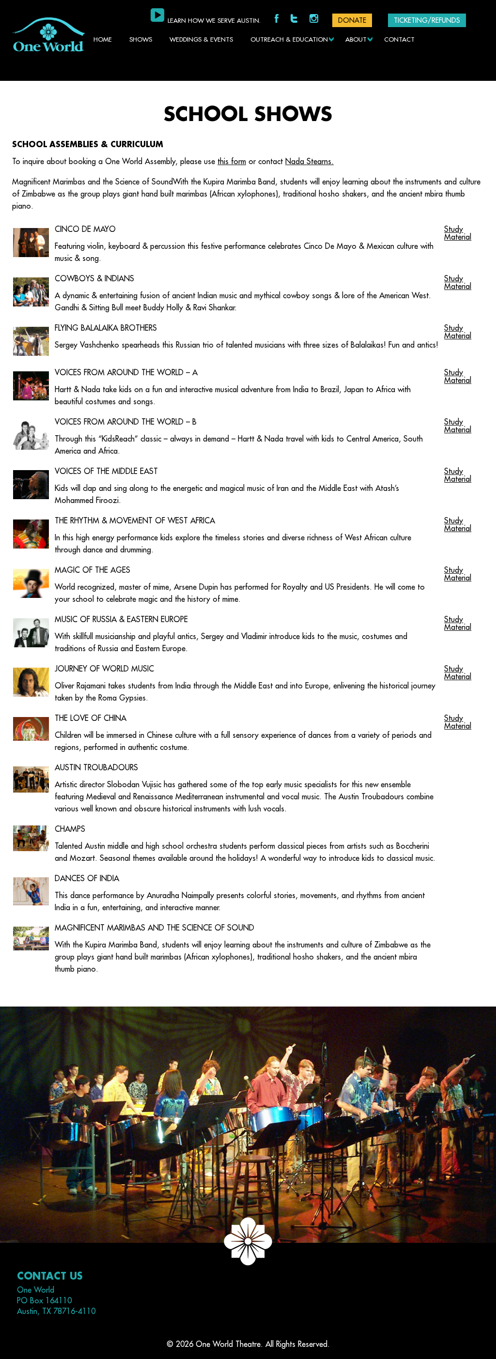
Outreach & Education (289, 39)
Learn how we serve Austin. (214, 20)
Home (102, 39)
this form (231, 162)
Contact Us (49, 1276)
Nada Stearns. (309, 162)
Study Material (457, 233)
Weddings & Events (201, 39)
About (356, 39)
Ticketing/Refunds (427, 20)
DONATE (352, 20)
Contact (399, 39)
